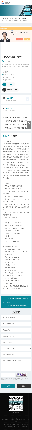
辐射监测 (4, 20)
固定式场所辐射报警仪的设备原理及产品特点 (17, 121)
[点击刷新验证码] (21, 375)
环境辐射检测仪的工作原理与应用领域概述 (17, 124)
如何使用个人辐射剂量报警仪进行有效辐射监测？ (17, 128)
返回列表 (7, 302)
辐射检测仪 (25, 18)
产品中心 (17, 18)
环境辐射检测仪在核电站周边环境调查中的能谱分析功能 (17, 117)
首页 (11, 18)
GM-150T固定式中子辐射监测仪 (19, 299)
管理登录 (24, 426)
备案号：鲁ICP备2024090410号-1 (13, 424)
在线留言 (14, 136)
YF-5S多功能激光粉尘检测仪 (18, 306)
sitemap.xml (16, 426)
